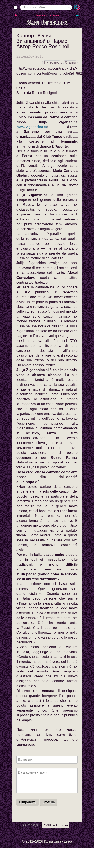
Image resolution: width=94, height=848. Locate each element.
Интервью (51, 62)
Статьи (70, 62)
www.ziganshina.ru (32, 127)
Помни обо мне (47, 15)
